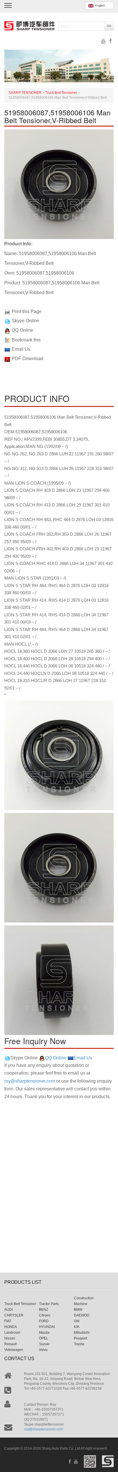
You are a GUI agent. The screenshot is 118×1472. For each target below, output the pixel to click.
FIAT (7, 1321)
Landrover (12, 1333)
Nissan (9, 1338)
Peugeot (80, 1338)
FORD (44, 1321)
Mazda (44, 1333)
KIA (76, 1327)
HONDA (10, 1327)
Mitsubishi (82, 1333)
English (99, 5)
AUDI (8, 1310)
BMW (78, 1310)
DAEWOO (81, 1315)
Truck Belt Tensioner (20, 1304)
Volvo (43, 1350)
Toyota (79, 1344)
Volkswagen (13, 1350)
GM (76, 1321)
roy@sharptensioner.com (29, 1081)
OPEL (43, 1338)
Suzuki (44, 1344)
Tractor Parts (49, 1304)
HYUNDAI (47, 1327)
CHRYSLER (13, 1315)
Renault (10, 1344)
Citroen (44, 1315)
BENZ (43, 1310)
